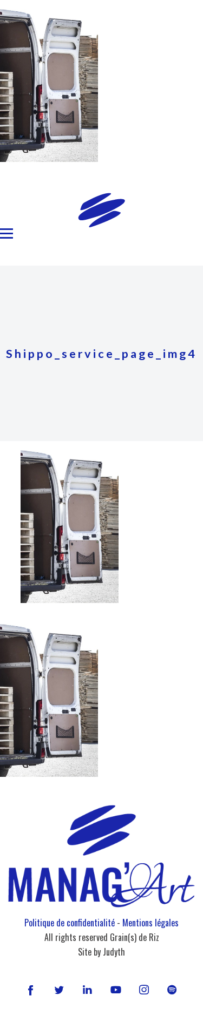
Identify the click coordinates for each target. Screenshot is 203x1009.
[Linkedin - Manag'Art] (87, 990)
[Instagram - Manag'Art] (144, 990)
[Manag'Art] (101, 210)
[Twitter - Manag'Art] (59, 990)
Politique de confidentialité (69, 922)
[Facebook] (31, 990)
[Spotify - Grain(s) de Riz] (172, 990)
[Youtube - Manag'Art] (116, 990)
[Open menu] (6, 233)
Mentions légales (150, 922)
